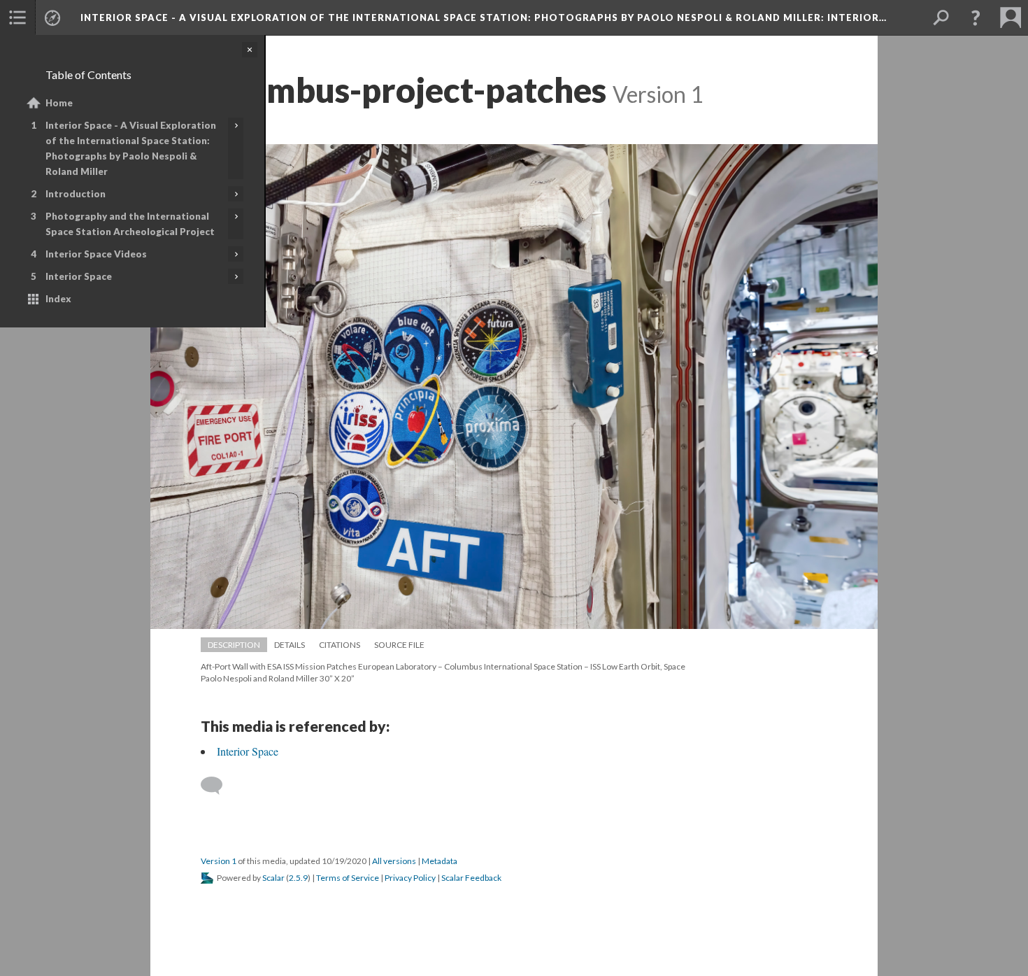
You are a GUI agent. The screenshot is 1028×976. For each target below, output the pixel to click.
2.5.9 (298, 877)
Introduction (75, 193)
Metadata (439, 861)
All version (394, 861)
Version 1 (218, 861)
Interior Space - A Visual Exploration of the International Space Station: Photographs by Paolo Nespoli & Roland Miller (130, 148)
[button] (17, 17)
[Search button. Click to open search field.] (940, 17)
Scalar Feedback (471, 877)
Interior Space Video (96, 254)
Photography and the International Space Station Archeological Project (130, 224)
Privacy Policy (410, 877)
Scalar (273, 877)
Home (59, 102)
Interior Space (78, 276)
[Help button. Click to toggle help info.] (975, 17)
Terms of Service (347, 877)
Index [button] (58, 298)
